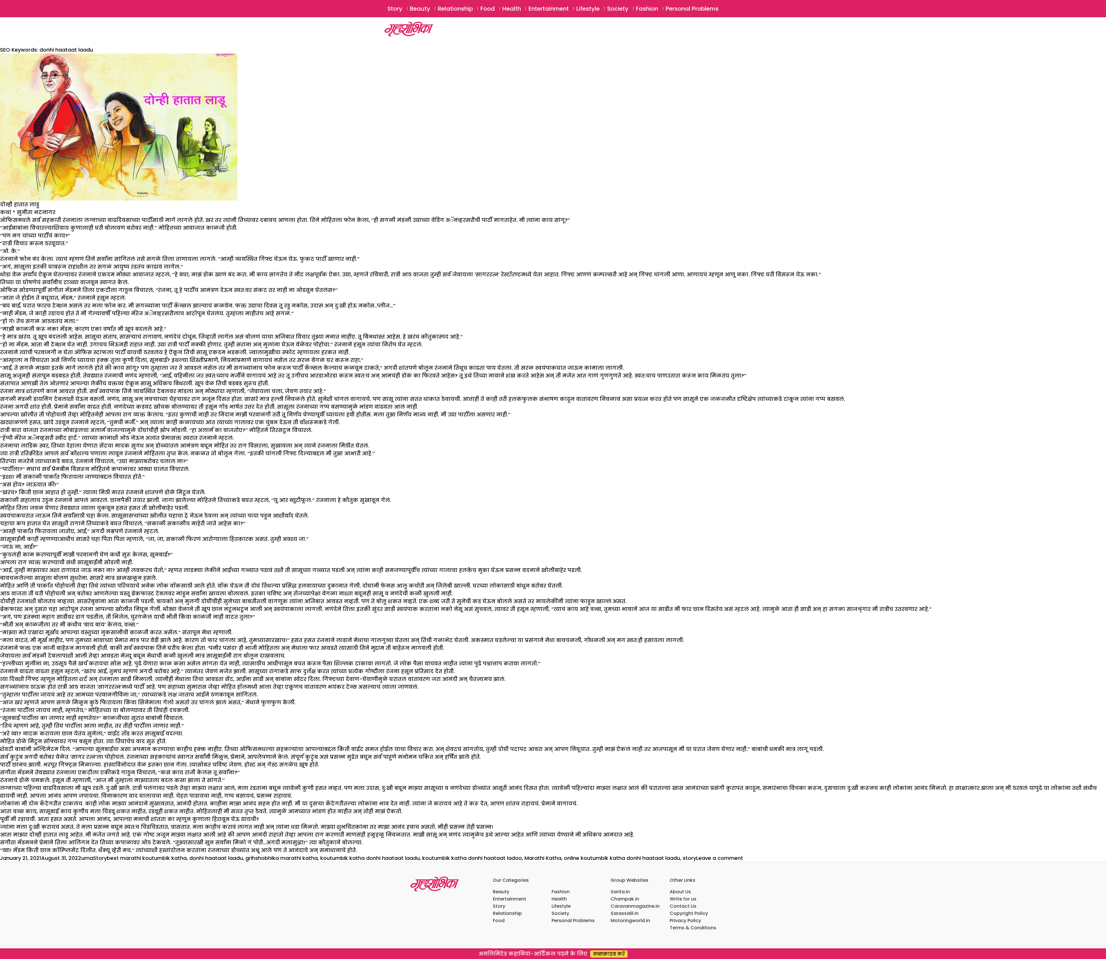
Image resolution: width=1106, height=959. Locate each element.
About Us (680, 891)
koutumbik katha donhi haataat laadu (370, 858)
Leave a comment (719, 858)
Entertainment (549, 9)
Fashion (647, 9)
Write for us (683, 899)
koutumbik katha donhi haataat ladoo (472, 858)
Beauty (420, 9)
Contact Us (683, 906)
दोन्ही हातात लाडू (19, 204)
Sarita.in (620, 891)
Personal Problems (692, 9)
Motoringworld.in (630, 920)
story (689, 858)
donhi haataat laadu (216, 858)
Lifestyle (588, 9)
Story (394, 9)
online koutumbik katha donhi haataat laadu (622, 858)
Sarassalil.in (625, 913)
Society (617, 9)
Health (511, 9)
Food (487, 9)
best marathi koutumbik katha (147, 858)
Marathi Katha (542, 858)
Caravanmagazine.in (635, 906)
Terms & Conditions (693, 927)
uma (87, 858)
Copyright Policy (689, 913)
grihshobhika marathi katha (281, 858)
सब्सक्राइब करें (609, 954)
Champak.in (625, 899)
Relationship (455, 9)
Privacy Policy (685, 920)
